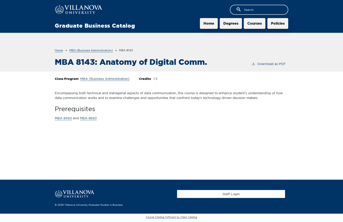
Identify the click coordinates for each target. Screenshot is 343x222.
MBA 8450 (63, 118)
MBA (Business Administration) (91, 50)
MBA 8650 (88, 118)
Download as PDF (271, 64)
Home (208, 23)
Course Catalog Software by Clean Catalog (171, 216)
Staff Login (231, 194)
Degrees (230, 23)
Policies (278, 23)
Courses (254, 23)
